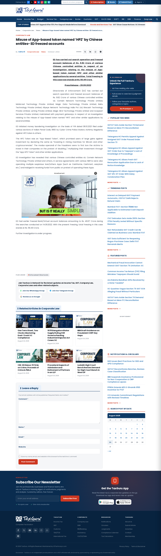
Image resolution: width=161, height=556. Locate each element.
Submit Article (130, 525)
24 (110, 442)
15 (137, 433)
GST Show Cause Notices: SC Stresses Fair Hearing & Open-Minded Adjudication (113, 24)
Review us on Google (31, 297)
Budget (40, 19)
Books (112, 2)
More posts (112, 182)
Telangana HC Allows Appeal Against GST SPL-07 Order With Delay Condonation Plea (125, 174)
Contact (128, 533)
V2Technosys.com (60, 546)
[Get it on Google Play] (106, 502)
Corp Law (148, 19)
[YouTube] (35, 2)
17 (110, 438)
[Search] (86, 2)
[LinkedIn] (38, 2)
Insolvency (81, 533)
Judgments (105, 529)
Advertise (128, 529)
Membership (130, 536)
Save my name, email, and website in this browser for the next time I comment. (49, 457)
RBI (123, 19)
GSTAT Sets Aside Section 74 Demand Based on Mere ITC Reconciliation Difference (125, 128)
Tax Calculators (107, 536)
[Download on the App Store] (124, 502)
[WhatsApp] (45, 2)
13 (126, 433)
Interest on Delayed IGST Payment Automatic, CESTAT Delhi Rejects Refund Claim (123, 198)
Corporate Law (28, 30)
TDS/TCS (57, 533)
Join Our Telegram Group (62, 291)
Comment (23, 399)
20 (126, 438)
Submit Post (126, 2)
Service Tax (52, 19)
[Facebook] (28, 2)
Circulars (104, 525)
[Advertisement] (33, 81)
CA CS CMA (106, 19)
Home (19, 19)
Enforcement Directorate (38, 275)
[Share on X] (85, 52)
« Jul (109, 451)
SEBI (129, 19)
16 (142, 433)
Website (22, 447)
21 (131, 438)
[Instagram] (42, 2)
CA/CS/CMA (82, 536)
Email (21, 437)
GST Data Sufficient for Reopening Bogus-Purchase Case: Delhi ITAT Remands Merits (123, 241)
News (38, 30)
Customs (88, 19)
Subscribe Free (70, 498)
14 (132, 433)
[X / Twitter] (31, 2)
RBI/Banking (82, 529)
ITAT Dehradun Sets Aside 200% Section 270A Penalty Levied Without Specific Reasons (126, 221)
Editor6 (22, 52)
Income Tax (29, 19)
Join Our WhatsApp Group (33, 291)
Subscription (98, 2)
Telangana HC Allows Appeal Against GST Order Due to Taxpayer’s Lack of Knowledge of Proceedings (125, 151)
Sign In (139, 2)
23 (142, 438)
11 (115, 433)
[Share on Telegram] (101, 52)
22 (137, 438)
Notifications (106, 522)
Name (22, 427)
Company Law (66, 19)
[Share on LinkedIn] (90, 52)
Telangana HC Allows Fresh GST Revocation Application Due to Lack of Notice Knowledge (125, 162)
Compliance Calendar (110, 533)
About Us (128, 522)
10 (110, 433)
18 (115, 438)
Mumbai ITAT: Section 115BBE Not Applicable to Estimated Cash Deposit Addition (125, 210)
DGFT (116, 19)
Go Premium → (126, 109)
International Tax (60, 536)
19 (121, 438)
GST (96, 19)
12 (121, 433)
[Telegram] (48, 2)
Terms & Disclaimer (138, 546)
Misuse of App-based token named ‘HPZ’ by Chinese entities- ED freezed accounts (59, 41)
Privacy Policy (124, 546)
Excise (77, 19)
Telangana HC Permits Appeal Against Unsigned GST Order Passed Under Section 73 (125, 139)
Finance (137, 19)
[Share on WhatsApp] (95, 52)
